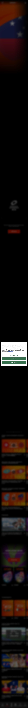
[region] (14, 354)
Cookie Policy (10, 351)
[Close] (25, 344)
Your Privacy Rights (14, 355)
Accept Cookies (14, 362)
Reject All (14, 358)
